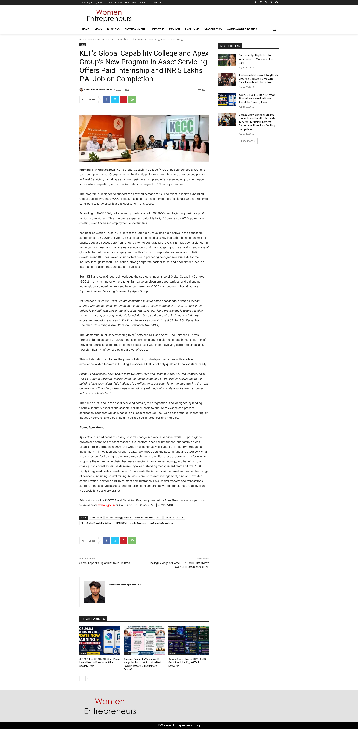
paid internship (138, 522)
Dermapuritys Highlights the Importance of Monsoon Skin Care (256, 59)
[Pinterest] (123, 99)
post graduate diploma (161, 522)
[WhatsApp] (132, 99)
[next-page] (87, 678)
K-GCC (180, 517)
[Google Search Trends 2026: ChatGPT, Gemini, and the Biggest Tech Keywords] (188, 640)
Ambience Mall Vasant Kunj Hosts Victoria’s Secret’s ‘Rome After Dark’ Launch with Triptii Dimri (258, 79)
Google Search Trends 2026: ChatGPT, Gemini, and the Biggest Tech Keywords (188, 662)
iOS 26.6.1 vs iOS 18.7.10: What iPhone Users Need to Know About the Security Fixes (99, 662)
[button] (274, 29)
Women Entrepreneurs (99, 89)
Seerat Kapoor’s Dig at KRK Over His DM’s (104, 563)
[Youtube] (276, 3)
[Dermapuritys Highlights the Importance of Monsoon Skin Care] (227, 60)
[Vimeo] (271, 3)
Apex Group (96, 517)
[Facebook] (256, 3)
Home (82, 39)
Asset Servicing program (119, 517)
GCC (159, 517)
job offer (169, 517)
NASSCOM (121, 522)
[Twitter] (266, 3)
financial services (144, 517)
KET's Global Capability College (97, 522)
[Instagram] (261, 3)
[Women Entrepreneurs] (81, 90)
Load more (247, 140)
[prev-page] (81, 678)
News (91, 39)
